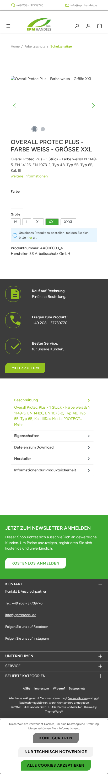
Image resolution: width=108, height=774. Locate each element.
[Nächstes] (93, 105)
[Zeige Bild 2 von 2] (43, 129)
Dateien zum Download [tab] (34, 447)
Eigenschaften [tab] (26, 435)
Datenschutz (77, 688)
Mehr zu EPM (25, 368)
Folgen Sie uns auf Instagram (27, 638)
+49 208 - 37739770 (29, 5)
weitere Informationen (29, 176)
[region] (54, 105)
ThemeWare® (54, 711)
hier (29, 237)
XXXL (68, 221)
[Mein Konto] (88, 26)
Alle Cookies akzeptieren (55, 765)
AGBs (26, 688)
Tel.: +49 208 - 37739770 (23, 603)
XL (38, 221)
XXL (52, 221)
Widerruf (59, 688)
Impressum (41, 688)
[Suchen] (77, 26)
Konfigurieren (55, 738)
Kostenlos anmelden (36, 563)
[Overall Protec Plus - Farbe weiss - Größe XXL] (54, 105)
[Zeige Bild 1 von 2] (34, 129)
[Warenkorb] (99, 26)
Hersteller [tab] (22, 458)
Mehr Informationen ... (66, 728)
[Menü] (8, 26)
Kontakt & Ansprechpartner (25, 591)
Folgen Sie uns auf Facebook (26, 627)
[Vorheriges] (15, 105)
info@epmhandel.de (84, 5)
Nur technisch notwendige (56, 751)
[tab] (52, 412)
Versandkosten (78, 698)
